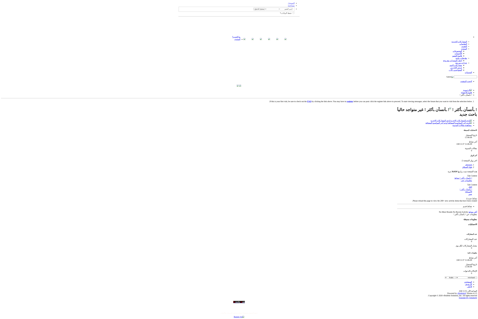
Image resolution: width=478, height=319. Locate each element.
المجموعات (457, 51)
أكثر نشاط (473, 212)
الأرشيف (468, 284)
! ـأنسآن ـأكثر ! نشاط (463, 178)
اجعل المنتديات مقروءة (452, 61)
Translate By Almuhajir (468, 298)
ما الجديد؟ (236, 37)
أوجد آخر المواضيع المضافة (436, 123)
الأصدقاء (468, 192)
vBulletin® (461, 293)
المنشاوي (468, 282)
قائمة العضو (457, 56)
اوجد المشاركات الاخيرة (441, 121)
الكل (470, 187)
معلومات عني (466, 180)
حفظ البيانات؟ (286, 13)
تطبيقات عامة (461, 58)
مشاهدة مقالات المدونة (462, 125)
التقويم (464, 46)
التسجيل (291, 3)
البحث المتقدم (466, 81)
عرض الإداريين (456, 68)
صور (470, 194)
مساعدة (291, 5)
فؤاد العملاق (467, 167)
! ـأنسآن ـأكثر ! (466, 189)
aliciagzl (469, 165)
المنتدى (237, 39)
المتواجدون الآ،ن (455, 70)
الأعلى (469, 287)
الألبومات (458, 53)
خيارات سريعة (461, 63)
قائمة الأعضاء (466, 93)
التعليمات (463, 44)
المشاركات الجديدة (459, 42)
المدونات (468, 72)
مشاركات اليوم (456, 65)
